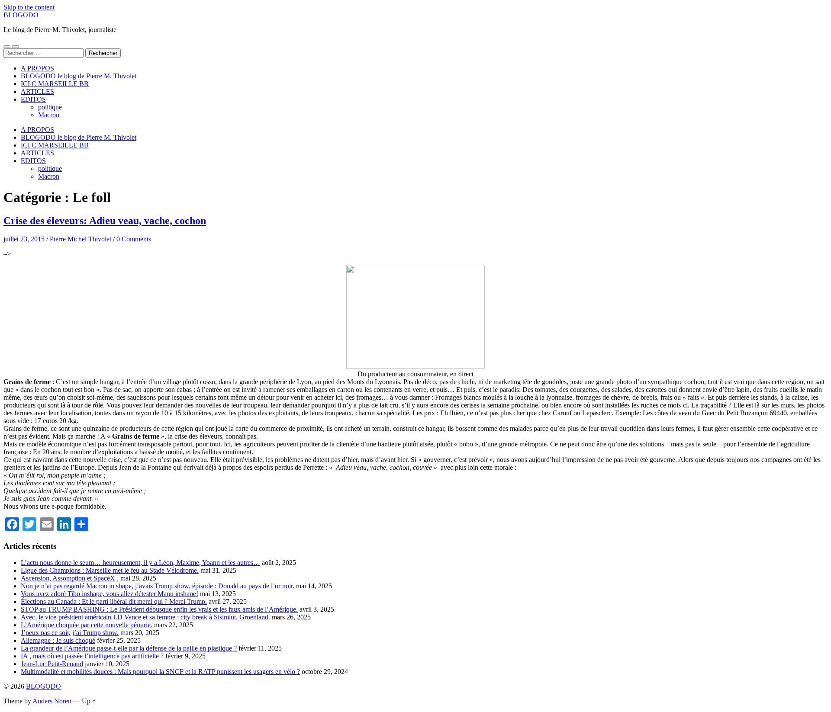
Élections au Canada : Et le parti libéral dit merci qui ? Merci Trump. (114, 601)
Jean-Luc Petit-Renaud (52, 663)
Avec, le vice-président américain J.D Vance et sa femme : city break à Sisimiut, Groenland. (145, 617)
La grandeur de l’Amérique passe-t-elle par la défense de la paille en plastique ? (129, 648)
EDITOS (33, 99)
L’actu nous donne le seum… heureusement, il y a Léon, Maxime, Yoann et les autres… (140, 562)
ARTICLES (37, 91)
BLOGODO (21, 15)
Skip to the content (29, 7)
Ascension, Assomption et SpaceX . (70, 578)
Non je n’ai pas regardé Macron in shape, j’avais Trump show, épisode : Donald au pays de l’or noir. (157, 586)
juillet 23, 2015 (24, 239)
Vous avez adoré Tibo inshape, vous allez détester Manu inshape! (109, 593)
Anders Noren (51, 701)
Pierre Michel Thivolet (80, 239)
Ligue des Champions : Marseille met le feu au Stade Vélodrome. (110, 570)
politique (50, 107)
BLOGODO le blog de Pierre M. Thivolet (78, 76)
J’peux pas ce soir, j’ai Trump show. (70, 632)
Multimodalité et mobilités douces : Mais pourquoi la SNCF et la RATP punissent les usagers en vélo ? (160, 671)
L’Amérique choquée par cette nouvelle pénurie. (86, 625)
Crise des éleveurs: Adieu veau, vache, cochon (104, 220)
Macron (48, 115)
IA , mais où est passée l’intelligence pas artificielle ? (92, 656)
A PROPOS (37, 68)
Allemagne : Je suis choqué (58, 640)
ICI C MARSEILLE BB (55, 83)
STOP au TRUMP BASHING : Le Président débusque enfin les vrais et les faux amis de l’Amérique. (159, 609)
